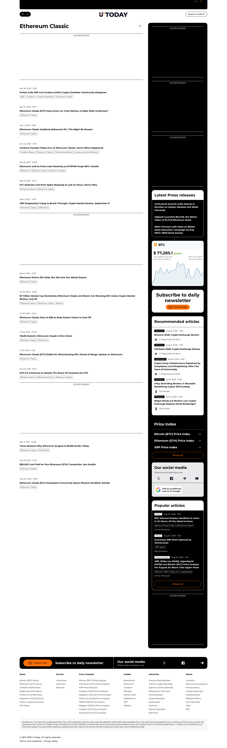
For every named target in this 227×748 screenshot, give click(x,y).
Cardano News (27, 152)
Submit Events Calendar (161, 687)
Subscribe (180, 307)
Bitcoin (59, 303)
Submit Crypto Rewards (160, 684)
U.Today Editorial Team (170, 339)
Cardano (31, 97)
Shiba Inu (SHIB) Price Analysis (94, 698)
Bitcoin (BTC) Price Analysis (92, 680)
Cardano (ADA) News (30, 687)
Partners (153, 705)
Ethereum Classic (64, 97)
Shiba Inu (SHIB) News (31, 694)
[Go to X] (158, 478)
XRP (22, 97)
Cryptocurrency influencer (86, 152)
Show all (178, 455)
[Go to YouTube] (197, 478)
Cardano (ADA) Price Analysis (93, 691)
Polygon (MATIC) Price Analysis (94, 705)
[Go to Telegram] (184, 478)
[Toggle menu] (25, 14)
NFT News (25, 705)
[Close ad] (201, 1)
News (158, 514)
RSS (188, 709)
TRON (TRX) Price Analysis (92, 702)
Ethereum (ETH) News (31, 684)
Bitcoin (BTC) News (29, 680)
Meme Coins (130, 694)
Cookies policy (193, 694)
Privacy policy (193, 687)
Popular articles (169, 505)
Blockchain (129, 680)
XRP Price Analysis (88, 687)
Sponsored (154, 702)
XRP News (43, 207)
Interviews (160, 359)
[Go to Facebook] (171, 478)
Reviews (159, 331)
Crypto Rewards (156, 698)
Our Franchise (193, 702)
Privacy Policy (51, 741)
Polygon (128, 691)
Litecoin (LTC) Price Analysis (93, 709)
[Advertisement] (81, 56)
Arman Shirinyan (162, 529)
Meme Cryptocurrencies (32, 702)
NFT (126, 702)
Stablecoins (129, 698)
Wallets (127, 705)
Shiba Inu (174, 572)
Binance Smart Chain (165, 525)
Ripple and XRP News (30, 691)
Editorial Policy (193, 698)
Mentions (153, 712)
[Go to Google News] (168, 489)
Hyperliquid (186, 572)
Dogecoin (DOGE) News (32, 698)
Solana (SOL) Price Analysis (92, 712)
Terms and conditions (196, 684)
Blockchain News (46, 377)
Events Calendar (157, 709)
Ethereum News (39, 170)
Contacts (190, 680)
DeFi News (44, 450)
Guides (127, 674)
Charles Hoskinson (45, 97)
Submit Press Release (159, 680)
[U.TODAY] (113, 14)
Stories (60, 674)
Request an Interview (159, 691)
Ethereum (25, 170)
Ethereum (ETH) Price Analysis (94, 684)
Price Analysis (162, 557)
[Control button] (140, 26)
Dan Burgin (164, 391)
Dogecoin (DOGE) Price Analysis (95, 694)
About (189, 674)
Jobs (188, 705)
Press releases (156, 694)
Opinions (60, 684)
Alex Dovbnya (160, 551)
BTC (161, 245)
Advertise (154, 674)
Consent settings (194, 691)
